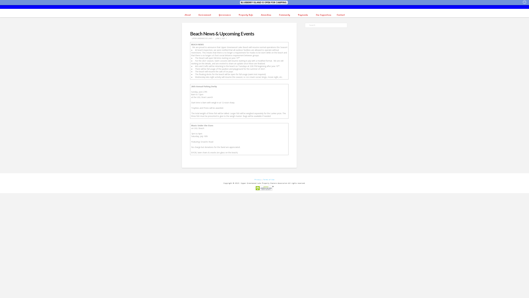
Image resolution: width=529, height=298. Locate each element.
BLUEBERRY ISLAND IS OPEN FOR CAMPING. (264, 2)
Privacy (258, 180)
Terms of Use (269, 180)
